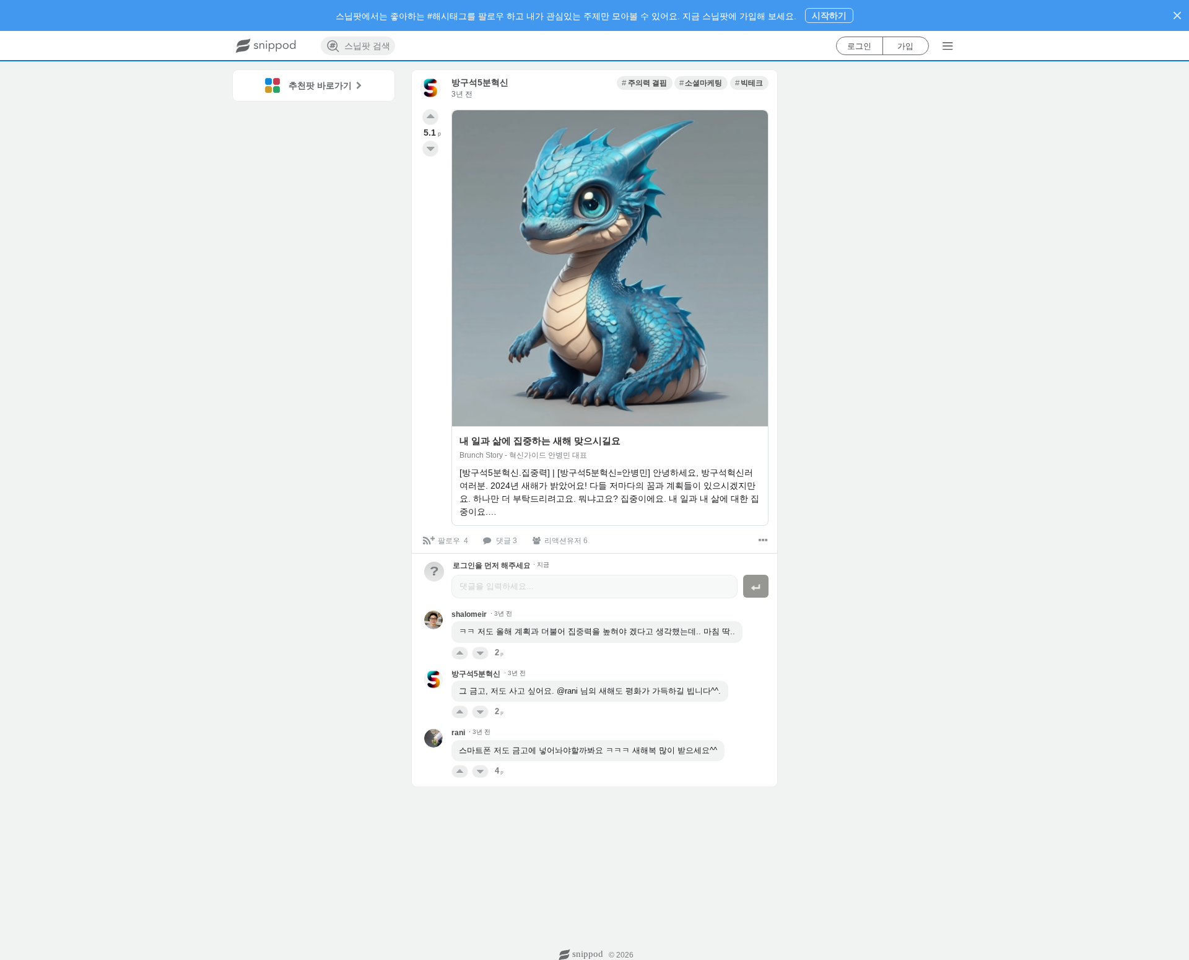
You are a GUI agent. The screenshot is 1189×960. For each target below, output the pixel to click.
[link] (644, 83)
